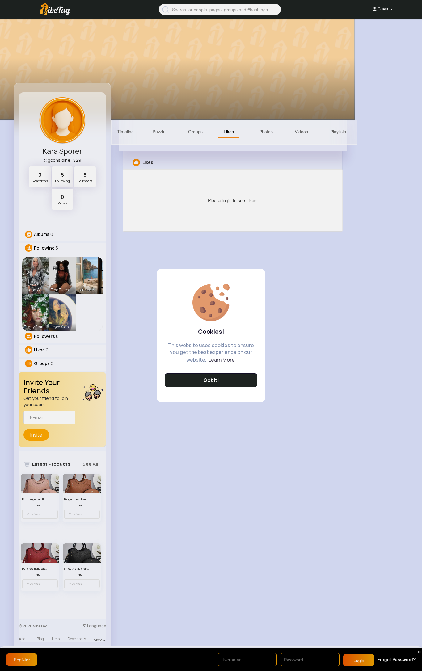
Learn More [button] (222, 359)
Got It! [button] (211, 380)
